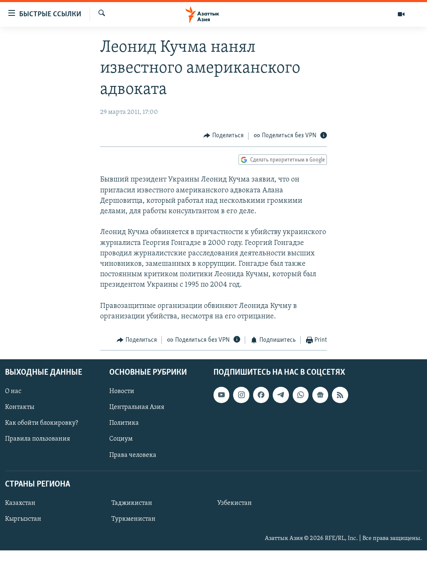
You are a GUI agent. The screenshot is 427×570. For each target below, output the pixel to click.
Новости (121, 391)
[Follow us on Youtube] (221, 395)
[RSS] (340, 395)
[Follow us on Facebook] (261, 395)
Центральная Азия (136, 407)
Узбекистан (234, 502)
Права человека (132, 454)
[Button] (223, 136)
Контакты (19, 407)
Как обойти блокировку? (41, 423)
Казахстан (20, 502)
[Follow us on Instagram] (241, 395)
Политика (124, 423)
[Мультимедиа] (401, 14)
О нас (13, 391)
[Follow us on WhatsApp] (301, 395)
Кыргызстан (23, 518)
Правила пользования (37, 439)
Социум (121, 439)
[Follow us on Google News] (320, 395)
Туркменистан (133, 518)
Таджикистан (131, 502)
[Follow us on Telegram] (281, 395)
